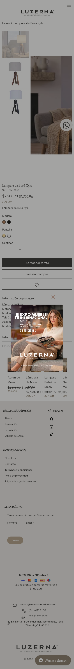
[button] (53, 297)
